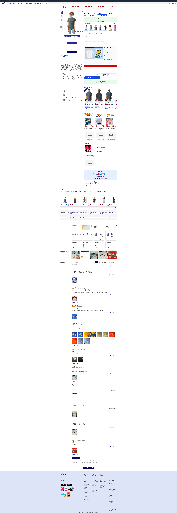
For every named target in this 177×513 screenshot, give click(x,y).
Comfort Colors (102, 485)
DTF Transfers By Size (100, 152)
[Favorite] (82, 12)
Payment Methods (111, 490)
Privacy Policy (111, 501)
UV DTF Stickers (94, 480)
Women (101, 475)
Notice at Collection (111, 508)
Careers (110, 494)
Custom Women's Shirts (95, 490)
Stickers (41, 3)
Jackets (85, 480)
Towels (85, 500)
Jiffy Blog (110, 497)
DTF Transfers (94, 476)
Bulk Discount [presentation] (75, 6)
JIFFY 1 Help (111, 484)
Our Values (110, 495)
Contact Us (110, 483)
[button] (72, 22)
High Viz (85, 497)
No (113, 276)
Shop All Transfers (100, 149)
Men (101, 476)
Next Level (102, 486)
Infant (101, 480)
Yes (110, 276)
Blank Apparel (86, 474)
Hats (84, 493)
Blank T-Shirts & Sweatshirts (22, 3)
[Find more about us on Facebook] (61, 480)
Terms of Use (96, 512)
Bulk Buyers (72, 42)
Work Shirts (85, 481)
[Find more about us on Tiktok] (65, 480)
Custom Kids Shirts (95, 489)
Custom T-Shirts (94, 485)
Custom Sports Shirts (95, 491)
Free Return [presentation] (101, 6)
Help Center (110, 482)
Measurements (63, 87)
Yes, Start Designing (92, 77)
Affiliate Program (111, 496)
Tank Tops (85, 479)
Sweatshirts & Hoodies (87, 476)
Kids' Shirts (85, 485)
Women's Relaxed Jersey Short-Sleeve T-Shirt (74, 213)
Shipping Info (111, 488)
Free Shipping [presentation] (88, 6)
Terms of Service (111, 502)
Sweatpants (86, 489)
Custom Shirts (36, 3)
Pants (85, 488)
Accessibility (110, 503)
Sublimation (99, 156)
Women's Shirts (86, 484)
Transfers (31, 3)
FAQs (109, 485)
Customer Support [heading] (112, 473)
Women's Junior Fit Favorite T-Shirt (84, 212)
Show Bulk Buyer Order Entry (88, 467)
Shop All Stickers (100, 161)
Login (173, 3)
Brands (45, 3)
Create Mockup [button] (80, 31)
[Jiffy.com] (3, 3)
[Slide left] (84, 27)
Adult (101, 474)
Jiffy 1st (87, 106)
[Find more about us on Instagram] (63, 480)
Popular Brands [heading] (103, 481)
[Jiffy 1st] (86, 41)
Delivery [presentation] (112, 6)
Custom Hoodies (94, 486)
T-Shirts (85, 475)
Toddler (101, 479)
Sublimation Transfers (95, 479)
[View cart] (175, 3)
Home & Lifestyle (87, 499)
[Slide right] (117, 27)
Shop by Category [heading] (87, 473)
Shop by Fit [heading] (102, 473)
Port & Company (102, 487)
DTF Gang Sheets (95, 481)
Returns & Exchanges (112, 489)
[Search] (169, 3)
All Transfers (94, 475)
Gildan (101, 482)
